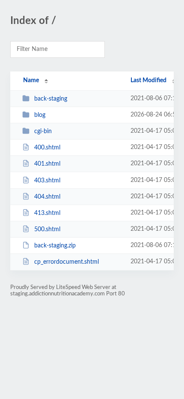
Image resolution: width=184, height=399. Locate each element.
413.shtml (47, 213)
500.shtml (47, 229)
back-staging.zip (55, 246)
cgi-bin (43, 131)
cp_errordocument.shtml (66, 262)
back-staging (50, 99)
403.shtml (47, 181)
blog (39, 115)
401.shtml (47, 164)
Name (31, 80)
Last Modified (148, 80)
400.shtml (47, 148)
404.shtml (47, 197)
